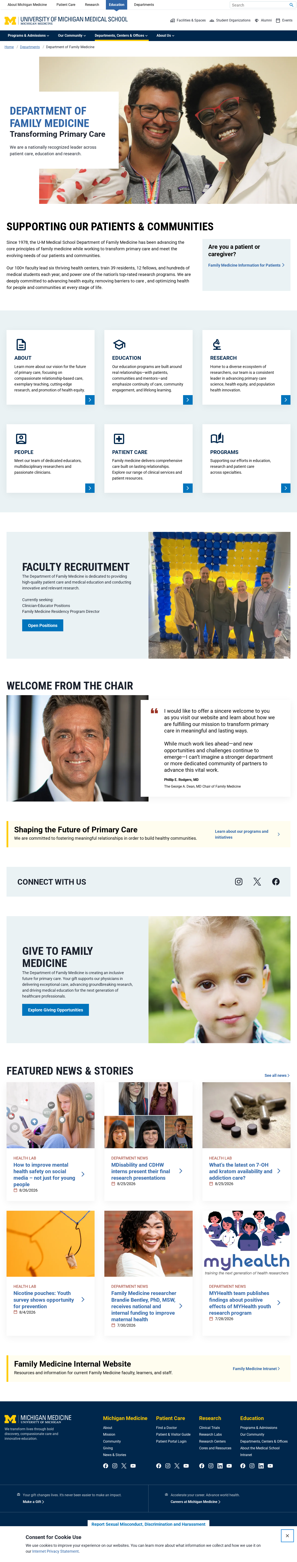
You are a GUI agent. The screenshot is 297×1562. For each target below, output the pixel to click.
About (107, 1428)
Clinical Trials (209, 1428)
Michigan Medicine (125, 1418)
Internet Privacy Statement (55, 1551)
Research (92, 5)
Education (116, 5)
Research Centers (212, 1441)
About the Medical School (260, 1448)
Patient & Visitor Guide (173, 1434)
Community (112, 1441)
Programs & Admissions (258, 1428)
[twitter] (124, 1466)
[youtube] (133, 1466)
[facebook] (276, 882)
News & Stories (114, 1455)
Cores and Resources (215, 1448)
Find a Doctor (166, 1428)
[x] (257, 882)
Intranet (246, 1455)
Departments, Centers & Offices (264, 1441)
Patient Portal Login (171, 1441)
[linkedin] (220, 1466)
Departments (144, 5)
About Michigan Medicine (27, 5)
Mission (109, 1434)
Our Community (252, 1434)
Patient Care (66, 5)
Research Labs (210, 1434)
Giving (108, 1448)
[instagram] (239, 882)
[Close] (287, 1536)
